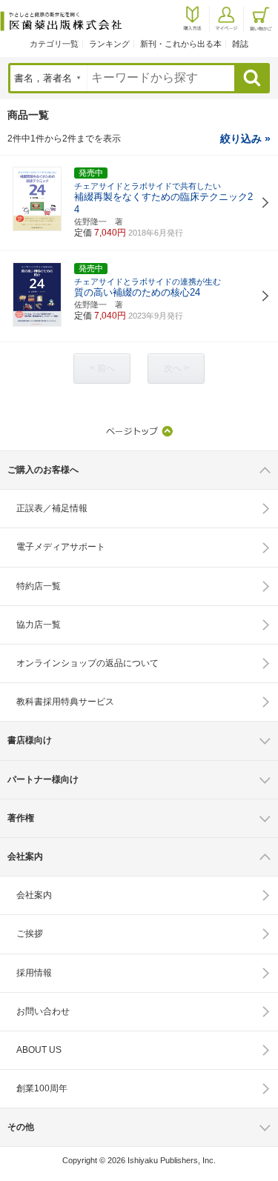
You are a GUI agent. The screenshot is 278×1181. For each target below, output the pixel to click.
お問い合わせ (43, 1011)
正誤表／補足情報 (51, 508)
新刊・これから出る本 (181, 43)
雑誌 (240, 43)
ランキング (109, 43)
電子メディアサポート (60, 547)
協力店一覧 (38, 624)
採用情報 (34, 973)
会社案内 (34, 895)
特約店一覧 (38, 586)
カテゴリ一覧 (54, 43)
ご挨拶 (29, 933)
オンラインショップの (87, 663)
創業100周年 (41, 1088)
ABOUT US (39, 1050)
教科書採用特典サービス (65, 701)
